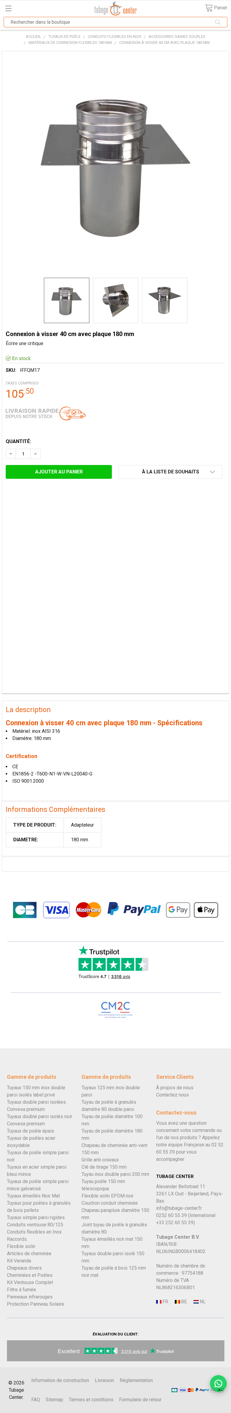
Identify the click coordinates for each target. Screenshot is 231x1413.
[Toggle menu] (8, 8)
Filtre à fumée (21, 1289)
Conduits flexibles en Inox (34, 1232)
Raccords (17, 1239)
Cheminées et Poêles (30, 1275)
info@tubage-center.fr (179, 1208)
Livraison (104, 1380)
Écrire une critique (24, 343)
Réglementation (136, 1380)
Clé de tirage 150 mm (104, 1167)
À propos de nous (174, 1087)
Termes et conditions (91, 1399)
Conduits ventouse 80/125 (35, 1225)
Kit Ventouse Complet (30, 1282)
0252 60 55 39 (171, 1215)
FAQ (35, 1399)
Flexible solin (21, 1246)
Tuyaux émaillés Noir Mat (33, 1196)
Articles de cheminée (29, 1253)
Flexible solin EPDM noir (108, 1196)
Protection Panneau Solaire (35, 1304)
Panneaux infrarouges (30, 1297)
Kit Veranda (19, 1261)
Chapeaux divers (24, 1268)
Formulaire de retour (140, 1399)
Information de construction (60, 1380)
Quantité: (18, 441)
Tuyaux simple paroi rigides (36, 1217)
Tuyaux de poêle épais (30, 1131)
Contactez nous (172, 1095)
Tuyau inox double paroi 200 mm (115, 1174)
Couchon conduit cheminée (110, 1203)
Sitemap (54, 1399)
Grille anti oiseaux (100, 1160)
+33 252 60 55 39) (175, 1222)
